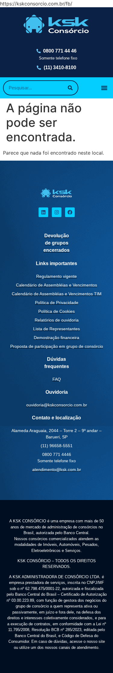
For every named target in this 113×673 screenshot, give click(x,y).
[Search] (70, 88)
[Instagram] (56, 212)
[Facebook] (70, 212)
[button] (104, 88)
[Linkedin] (43, 212)
